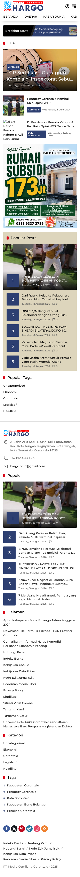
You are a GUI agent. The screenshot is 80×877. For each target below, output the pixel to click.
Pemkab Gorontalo (21, 811)
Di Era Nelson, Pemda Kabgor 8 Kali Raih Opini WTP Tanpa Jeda (50, 124)
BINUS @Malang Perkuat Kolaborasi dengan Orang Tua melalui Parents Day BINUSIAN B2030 (44, 313)
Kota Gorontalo (18, 798)
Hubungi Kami (14, 652)
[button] (67, 6)
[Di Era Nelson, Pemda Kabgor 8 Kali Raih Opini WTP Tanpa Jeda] (13, 130)
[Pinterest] (21, 828)
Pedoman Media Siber (19, 684)
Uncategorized (14, 385)
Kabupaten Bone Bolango (26, 804)
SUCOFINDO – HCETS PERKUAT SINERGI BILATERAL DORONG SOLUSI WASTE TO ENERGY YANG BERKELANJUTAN (46, 329)
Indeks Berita (13, 658)
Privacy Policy (13, 690)
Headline (10, 411)
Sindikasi (10, 697)
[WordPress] (29, 828)
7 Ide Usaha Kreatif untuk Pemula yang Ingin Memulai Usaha (46, 360)
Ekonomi (10, 392)
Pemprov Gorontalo (21, 792)
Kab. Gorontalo (34, 134)
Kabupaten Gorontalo (23, 785)
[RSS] (44, 828)
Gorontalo (13, 66)
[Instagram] (37, 828)
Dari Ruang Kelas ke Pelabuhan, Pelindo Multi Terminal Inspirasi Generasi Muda (45, 298)
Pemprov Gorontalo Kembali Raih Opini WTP (48, 101)
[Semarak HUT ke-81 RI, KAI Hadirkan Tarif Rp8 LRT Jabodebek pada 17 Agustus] (59, 31)
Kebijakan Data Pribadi (20, 671)
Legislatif (10, 405)
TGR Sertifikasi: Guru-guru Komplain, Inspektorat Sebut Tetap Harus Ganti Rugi (39, 76)
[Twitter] (14, 828)
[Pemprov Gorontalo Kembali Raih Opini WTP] (13, 105)
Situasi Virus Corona (18, 703)
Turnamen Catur (15, 716)
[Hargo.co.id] (23, 6)
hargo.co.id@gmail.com (27, 466)
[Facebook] (6, 828)
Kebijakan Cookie (16, 665)
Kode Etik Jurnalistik (18, 677)
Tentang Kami (13, 709)
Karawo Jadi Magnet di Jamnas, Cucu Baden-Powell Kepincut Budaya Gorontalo (45, 344)
